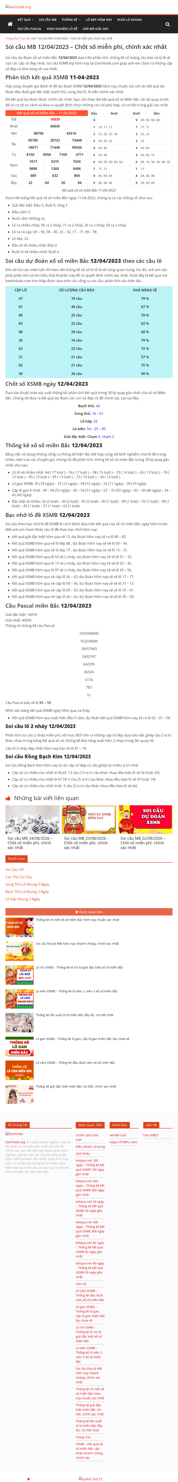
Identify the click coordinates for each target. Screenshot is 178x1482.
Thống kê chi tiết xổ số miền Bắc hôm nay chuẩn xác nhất (77, 920)
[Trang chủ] (10, 24)
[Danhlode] (14, 1134)
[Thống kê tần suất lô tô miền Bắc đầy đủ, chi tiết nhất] (20, 1013)
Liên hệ (81, 1284)
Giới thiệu (83, 1153)
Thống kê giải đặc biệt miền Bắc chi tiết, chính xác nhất (76, 1086)
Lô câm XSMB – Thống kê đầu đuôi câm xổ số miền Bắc (75, 1063)
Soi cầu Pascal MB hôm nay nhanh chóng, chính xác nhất (77, 943)
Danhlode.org (15, 1142)
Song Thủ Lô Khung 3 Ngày (27, 884)
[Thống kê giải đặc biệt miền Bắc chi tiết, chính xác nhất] (20, 1084)
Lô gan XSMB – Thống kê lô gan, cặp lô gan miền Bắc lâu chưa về (82, 1039)
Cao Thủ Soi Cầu (18, 877)
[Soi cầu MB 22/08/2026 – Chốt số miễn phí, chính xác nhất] (145, 808)
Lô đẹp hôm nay (99, 20)
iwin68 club (118, 1135)
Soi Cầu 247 (14, 869)
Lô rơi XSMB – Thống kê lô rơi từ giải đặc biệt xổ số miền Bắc (79, 967)
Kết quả (24, 20)
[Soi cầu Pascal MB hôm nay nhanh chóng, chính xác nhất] (20, 942)
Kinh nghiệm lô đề (62, 29)
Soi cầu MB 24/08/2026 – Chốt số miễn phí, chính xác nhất (30, 843)
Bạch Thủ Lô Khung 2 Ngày (27, 891)
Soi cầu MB (47, 20)
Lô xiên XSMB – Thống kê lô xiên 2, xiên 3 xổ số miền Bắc (77, 991)
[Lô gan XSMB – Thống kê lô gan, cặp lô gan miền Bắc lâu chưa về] (20, 1037)
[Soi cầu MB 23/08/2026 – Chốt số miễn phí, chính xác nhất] (89, 808)
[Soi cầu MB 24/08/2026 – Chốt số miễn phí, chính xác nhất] (32, 808)
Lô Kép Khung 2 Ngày (22, 899)
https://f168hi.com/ (123, 1142)
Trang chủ (11, 38)
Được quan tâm (91, 912)
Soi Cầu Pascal (30, 29)
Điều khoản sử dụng (90, 1147)
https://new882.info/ (53, 1474)
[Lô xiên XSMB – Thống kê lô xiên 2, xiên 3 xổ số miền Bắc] (20, 989)
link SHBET (151, 1135)
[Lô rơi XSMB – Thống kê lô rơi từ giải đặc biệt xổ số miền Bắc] (20, 965)
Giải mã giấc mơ (95, 29)
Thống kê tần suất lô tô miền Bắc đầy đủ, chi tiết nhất (75, 1015)
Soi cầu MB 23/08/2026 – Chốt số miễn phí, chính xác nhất (86, 843)
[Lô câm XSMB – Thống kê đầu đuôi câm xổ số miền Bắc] (20, 1061)
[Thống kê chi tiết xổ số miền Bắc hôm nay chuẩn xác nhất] (20, 918)
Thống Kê (69, 20)
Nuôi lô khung (129, 20)
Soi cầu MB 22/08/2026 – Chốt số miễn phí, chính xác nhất (142, 843)
